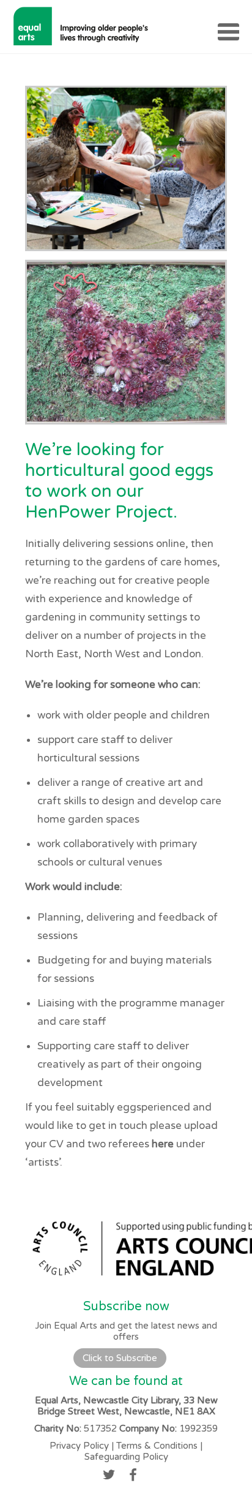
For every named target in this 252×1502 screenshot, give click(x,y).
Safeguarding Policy (126, 1456)
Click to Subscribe (120, 1358)
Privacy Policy (79, 1445)
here (163, 1144)
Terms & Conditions (157, 1445)
